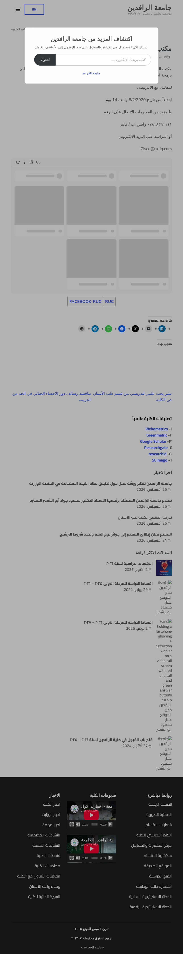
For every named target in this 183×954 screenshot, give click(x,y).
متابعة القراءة (91, 73)
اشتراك (45, 59)
